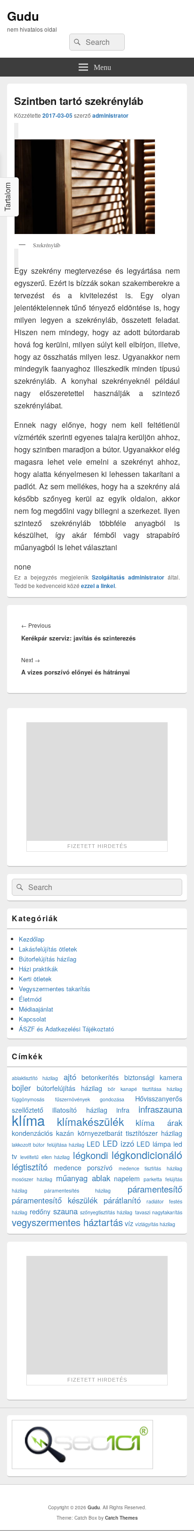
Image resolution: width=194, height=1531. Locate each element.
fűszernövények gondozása (90, 1099)
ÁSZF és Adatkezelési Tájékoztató (66, 1028)
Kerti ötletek (35, 978)
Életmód (30, 999)
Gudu (23, 16)
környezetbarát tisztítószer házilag (130, 1133)
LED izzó (118, 1143)
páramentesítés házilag (77, 1190)
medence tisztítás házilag (150, 1168)
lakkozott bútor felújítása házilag (48, 1144)
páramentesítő (155, 1189)
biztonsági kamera (153, 1077)
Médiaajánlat (36, 1008)
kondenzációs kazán (43, 1133)
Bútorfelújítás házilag (47, 958)
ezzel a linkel (98, 585)
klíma (28, 1120)
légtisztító (30, 1166)
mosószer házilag (32, 1179)
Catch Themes (121, 1517)
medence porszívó (83, 1167)
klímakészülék (90, 1121)
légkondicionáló (147, 1154)
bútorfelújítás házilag (69, 1088)
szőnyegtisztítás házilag (106, 1212)
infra (122, 1110)
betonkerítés (100, 1077)
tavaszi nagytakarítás (158, 1212)
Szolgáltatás (108, 577)
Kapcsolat (32, 1018)
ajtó (70, 1076)
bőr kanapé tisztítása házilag (145, 1088)
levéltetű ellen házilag (45, 1156)
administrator (110, 115)
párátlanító (122, 1200)
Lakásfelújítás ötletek (48, 948)
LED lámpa (153, 1144)
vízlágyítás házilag (155, 1224)
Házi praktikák (38, 968)
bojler (21, 1087)
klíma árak (159, 1122)
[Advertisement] (97, 781)
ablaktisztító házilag (35, 1077)
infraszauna (160, 1109)
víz (129, 1223)
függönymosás (28, 1099)
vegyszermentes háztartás (67, 1222)
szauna (65, 1211)
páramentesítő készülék (54, 1200)
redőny (40, 1211)
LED (93, 1144)
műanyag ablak (83, 1178)
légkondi (90, 1155)
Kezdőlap (31, 938)
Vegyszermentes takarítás (54, 988)
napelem (127, 1178)
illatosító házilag (79, 1110)
